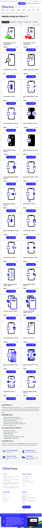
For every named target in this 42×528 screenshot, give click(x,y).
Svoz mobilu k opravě (6, 498)
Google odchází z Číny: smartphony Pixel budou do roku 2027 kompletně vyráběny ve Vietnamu (11, 487)
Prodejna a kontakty (5, 1)
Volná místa (5, 494)
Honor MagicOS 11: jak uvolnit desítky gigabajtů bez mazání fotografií (11, 480)
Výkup (11, 1)
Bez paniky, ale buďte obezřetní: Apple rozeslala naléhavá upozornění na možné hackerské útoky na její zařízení (11, 483)
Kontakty (23, 485)
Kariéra (23, 483)
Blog (19, 1)
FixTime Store (18, 510)
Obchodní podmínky (25, 478)
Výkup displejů (5, 499)
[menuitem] (3, 10)
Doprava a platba (25, 476)
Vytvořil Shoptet (29, 514)
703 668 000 (24, 496)
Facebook (23, 502)
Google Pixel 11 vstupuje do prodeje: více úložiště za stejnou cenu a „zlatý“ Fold (11, 477)
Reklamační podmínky (26, 480)
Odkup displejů (15, 1)
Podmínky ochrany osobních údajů (28, 481)
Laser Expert (23, 510)
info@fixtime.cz (25, 494)
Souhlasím (33, 520)
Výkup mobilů (5, 501)
